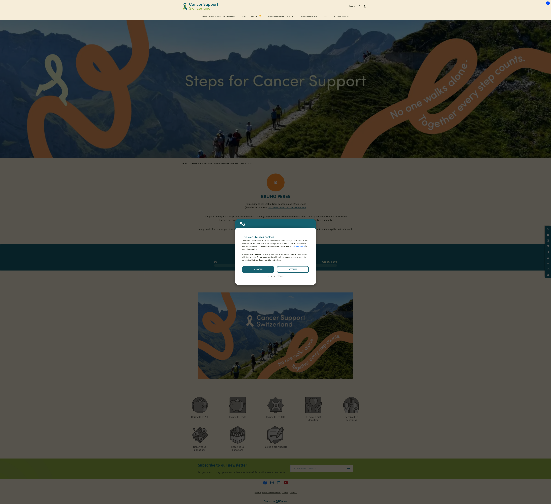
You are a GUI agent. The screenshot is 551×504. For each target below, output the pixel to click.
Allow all (258, 269)
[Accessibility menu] (548, 3)
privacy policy (299, 246)
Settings (293, 269)
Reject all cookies (275, 276)
